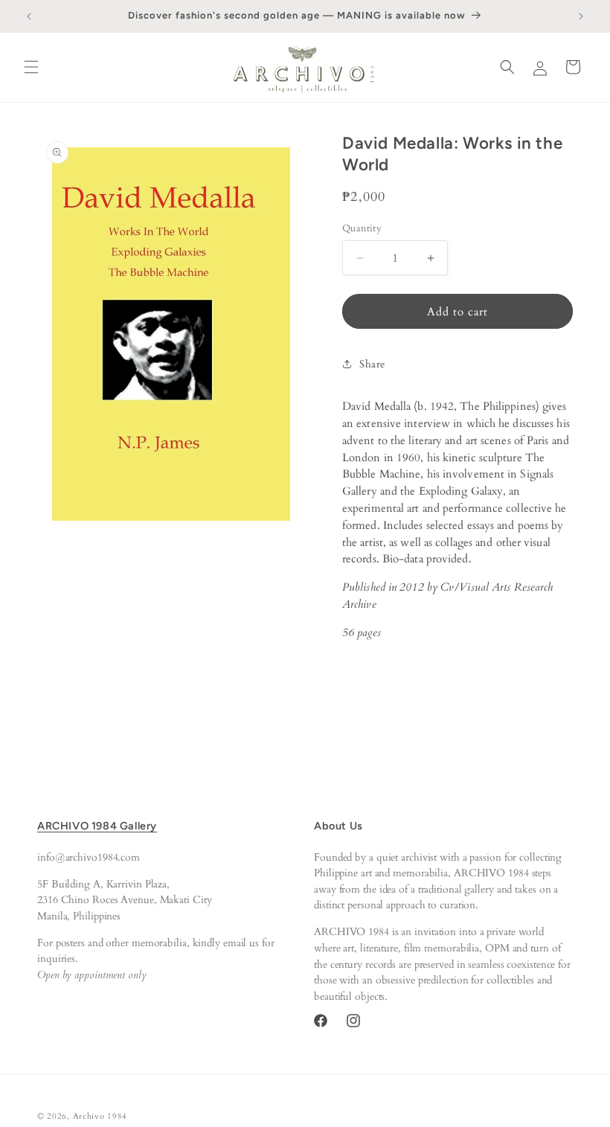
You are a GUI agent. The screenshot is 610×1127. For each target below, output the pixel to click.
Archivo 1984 (100, 1116)
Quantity (362, 228)
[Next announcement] (581, 16)
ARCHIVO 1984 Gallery (97, 825)
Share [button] (372, 364)
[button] (31, 67)
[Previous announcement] (29, 16)
